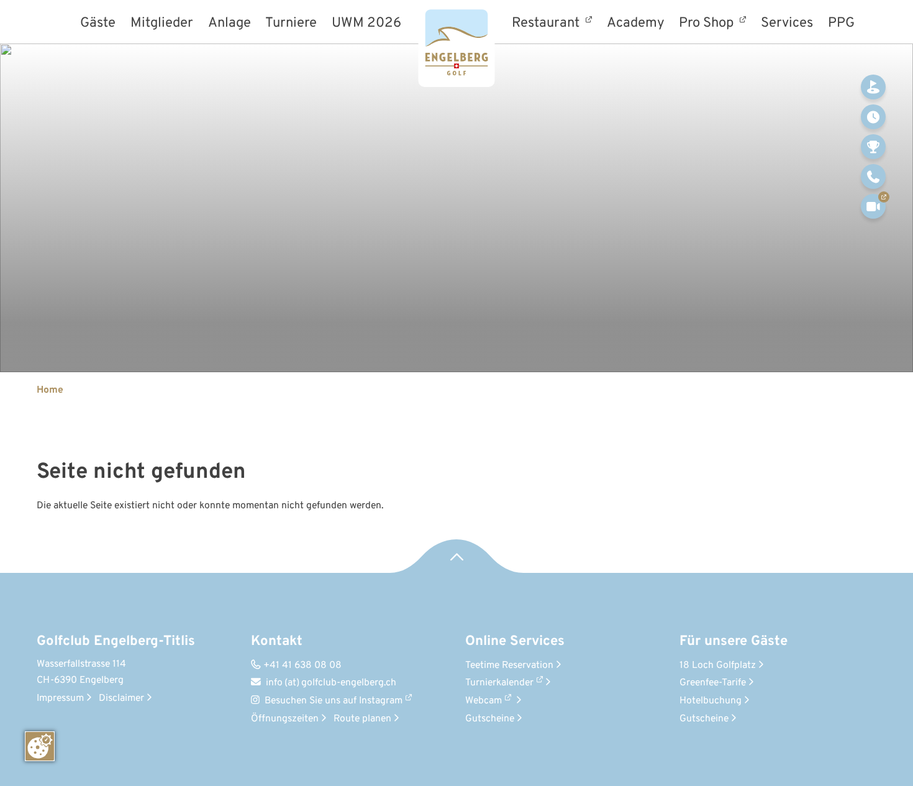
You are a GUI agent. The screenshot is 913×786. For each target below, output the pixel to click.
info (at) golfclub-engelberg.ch (323, 683)
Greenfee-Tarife (716, 683)
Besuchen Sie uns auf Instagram (333, 701)
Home (50, 390)
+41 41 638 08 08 (296, 665)
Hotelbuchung (714, 701)
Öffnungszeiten (288, 719)
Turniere (291, 24)
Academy (636, 24)
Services (787, 24)
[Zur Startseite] (456, 43)
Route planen (366, 719)
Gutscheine (493, 719)
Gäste (98, 24)
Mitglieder (161, 24)
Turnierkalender (499, 683)
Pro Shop (708, 23)
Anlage (229, 24)
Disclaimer (125, 698)
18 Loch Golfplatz (721, 665)
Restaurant (547, 23)
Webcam (483, 701)
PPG (841, 24)
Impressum (64, 698)
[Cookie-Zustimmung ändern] (40, 746)
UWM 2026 (366, 24)
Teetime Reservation (513, 665)
